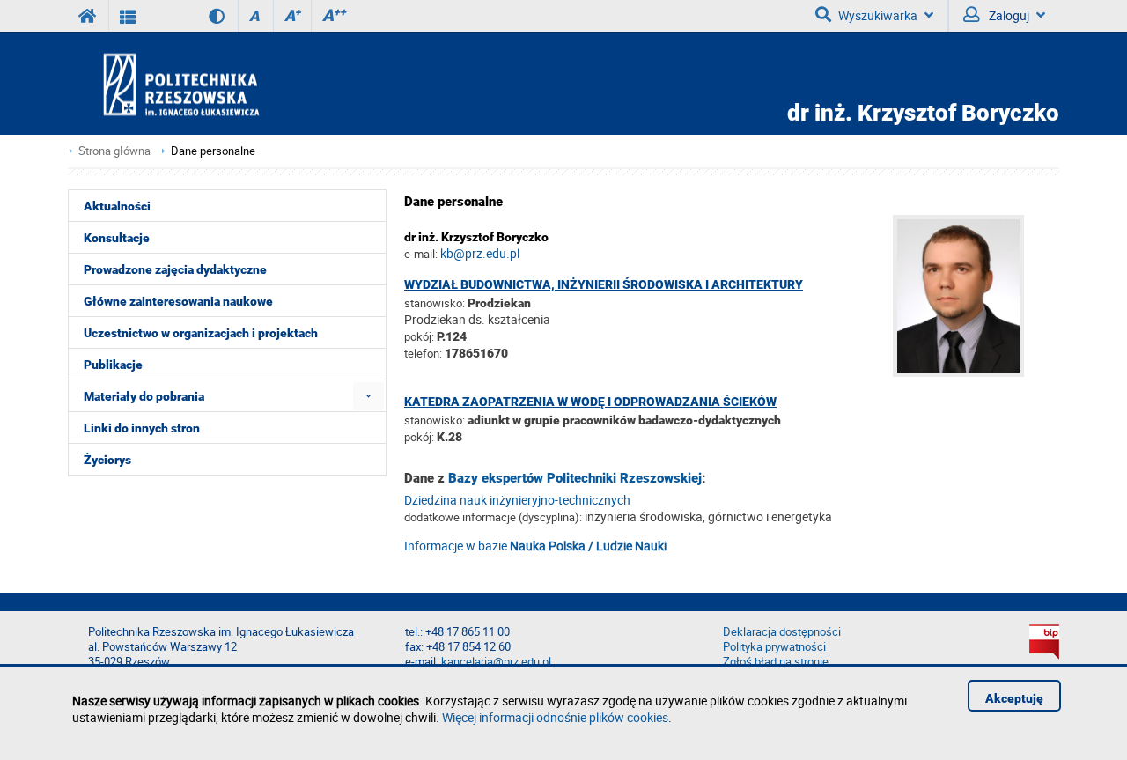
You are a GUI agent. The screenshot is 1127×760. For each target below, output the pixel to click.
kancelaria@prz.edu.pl (496, 661)
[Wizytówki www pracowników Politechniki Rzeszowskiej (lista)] (128, 16)
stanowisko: (434, 303)
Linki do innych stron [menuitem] (142, 428)
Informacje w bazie (535, 545)
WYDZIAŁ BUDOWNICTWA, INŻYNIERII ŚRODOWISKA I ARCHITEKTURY (603, 284)
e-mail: (421, 254)
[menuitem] (368, 396)
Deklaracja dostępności (782, 631)
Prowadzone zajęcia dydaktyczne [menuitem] (175, 269)
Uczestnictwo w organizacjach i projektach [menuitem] (201, 333)
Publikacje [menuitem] (113, 365)
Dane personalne (213, 151)
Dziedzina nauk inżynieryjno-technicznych (517, 499)
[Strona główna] (231, 84)
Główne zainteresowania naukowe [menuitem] (178, 301)
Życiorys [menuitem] (107, 460)
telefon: (423, 353)
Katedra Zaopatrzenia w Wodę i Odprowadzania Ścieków (590, 402)
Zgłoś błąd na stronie (776, 661)
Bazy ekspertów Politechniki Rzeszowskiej (575, 478)
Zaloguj (1007, 15)
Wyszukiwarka (877, 15)
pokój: (420, 336)
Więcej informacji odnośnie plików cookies (555, 717)
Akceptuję (1014, 698)
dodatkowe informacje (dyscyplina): (493, 517)
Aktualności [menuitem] (117, 206)
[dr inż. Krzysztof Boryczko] (976, 372)
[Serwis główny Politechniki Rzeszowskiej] (88, 16)
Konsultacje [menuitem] (117, 238)
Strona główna (114, 151)
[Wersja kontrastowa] (204, 16)
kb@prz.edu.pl (479, 253)
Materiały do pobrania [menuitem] (144, 396)
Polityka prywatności (774, 646)
